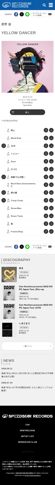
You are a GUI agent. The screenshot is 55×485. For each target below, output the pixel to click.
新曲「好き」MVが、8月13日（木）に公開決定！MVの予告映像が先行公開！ (27, 375)
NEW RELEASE (27, 430)
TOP (27, 424)
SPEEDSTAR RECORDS (24, 473)
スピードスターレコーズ (17, 5)
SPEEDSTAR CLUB (27, 442)
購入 (27, 112)
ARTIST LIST (27, 436)
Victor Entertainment (32, 475)
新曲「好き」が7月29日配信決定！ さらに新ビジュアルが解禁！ (27, 389)
